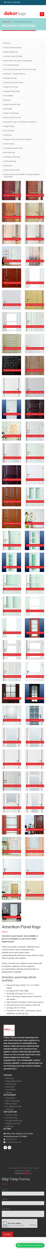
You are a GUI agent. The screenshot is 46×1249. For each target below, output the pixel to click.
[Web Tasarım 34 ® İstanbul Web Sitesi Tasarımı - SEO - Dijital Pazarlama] (23, 1173)
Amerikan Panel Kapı (12, 157)
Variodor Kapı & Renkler (13, 56)
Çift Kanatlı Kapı (10, 161)
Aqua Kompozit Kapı (12, 104)
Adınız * (5, 1190)
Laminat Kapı (9, 144)
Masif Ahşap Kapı (11, 52)
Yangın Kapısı (9, 126)
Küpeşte (7, 100)
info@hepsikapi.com (13, 1142)
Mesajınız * (6, 1209)
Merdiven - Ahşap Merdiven (15, 74)
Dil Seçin (7, 43)
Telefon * (5, 1199)
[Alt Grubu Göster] (42, 47)
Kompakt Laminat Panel (13, 148)
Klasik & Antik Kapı (11, 113)
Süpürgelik (8, 109)
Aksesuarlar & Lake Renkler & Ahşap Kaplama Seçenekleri (22, 175)
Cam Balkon (8, 96)
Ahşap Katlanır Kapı (12, 170)
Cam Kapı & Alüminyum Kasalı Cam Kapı (20, 69)
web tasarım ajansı (23, 1171)
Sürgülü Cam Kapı (11, 87)
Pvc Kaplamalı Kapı (11, 65)
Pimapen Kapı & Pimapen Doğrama (18, 139)
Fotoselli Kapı (9, 131)
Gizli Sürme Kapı (10, 78)
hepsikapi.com (11, 1139)
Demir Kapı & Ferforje (12, 117)
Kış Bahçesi (8, 166)
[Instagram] (9, 1147)
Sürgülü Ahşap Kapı (11, 91)
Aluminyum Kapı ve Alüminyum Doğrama (20, 122)
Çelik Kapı (8, 135)
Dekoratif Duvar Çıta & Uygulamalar (18, 61)
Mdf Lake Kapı (9, 152)
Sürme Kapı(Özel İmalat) (13, 82)
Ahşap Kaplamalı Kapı (12, 47)
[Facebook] (5, 1147)
